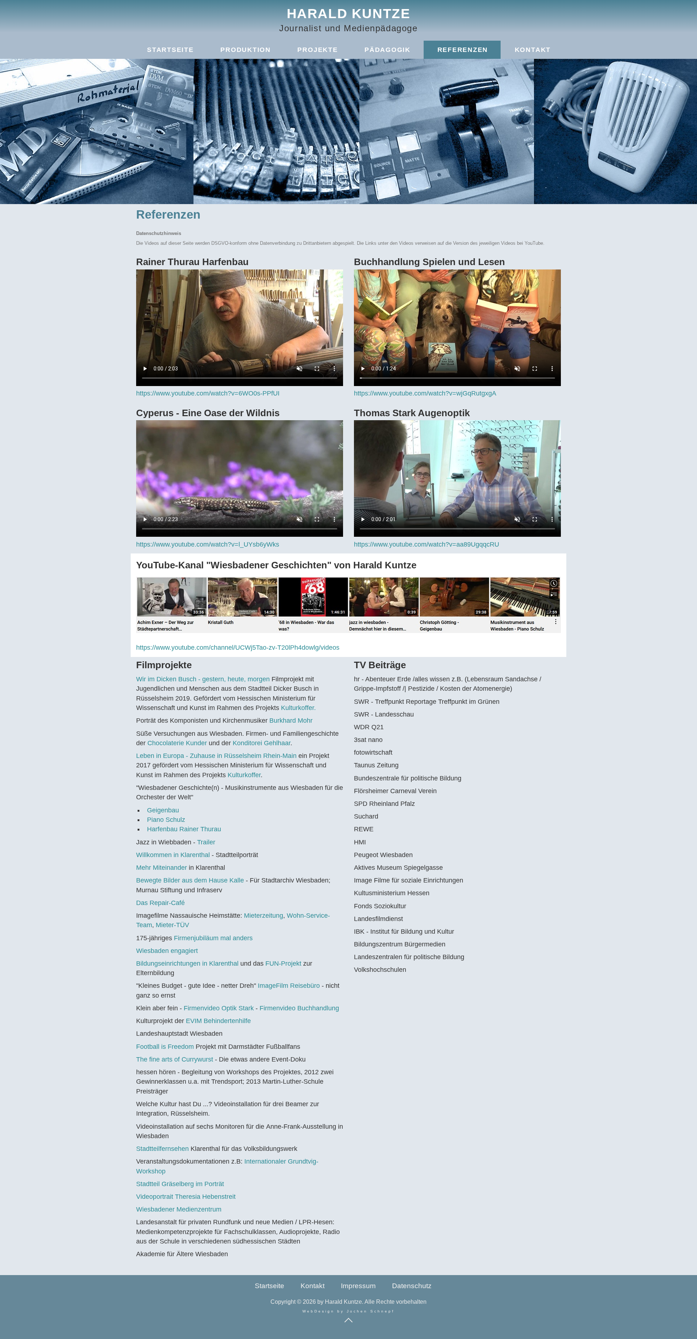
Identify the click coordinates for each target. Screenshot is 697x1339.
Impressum (358, 1286)
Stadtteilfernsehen (163, 1148)
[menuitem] (170, 50)
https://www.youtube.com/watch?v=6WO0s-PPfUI (208, 393)
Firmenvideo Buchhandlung (299, 1008)
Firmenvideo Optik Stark (219, 1008)
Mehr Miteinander (162, 867)
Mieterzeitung (263, 915)
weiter (550, 611)
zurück (147, 611)
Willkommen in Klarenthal (173, 855)
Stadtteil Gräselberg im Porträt (180, 1184)
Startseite (170, 49)
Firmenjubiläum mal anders (213, 938)
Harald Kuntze (349, 13)
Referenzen (462, 49)
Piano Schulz (166, 819)
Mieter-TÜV (172, 925)
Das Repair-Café (160, 902)
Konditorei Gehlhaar (261, 743)
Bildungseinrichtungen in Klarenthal (187, 963)
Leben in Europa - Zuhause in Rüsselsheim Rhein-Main (216, 755)
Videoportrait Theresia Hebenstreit (186, 1196)
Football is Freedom (166, 1046)
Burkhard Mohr (291, 720)
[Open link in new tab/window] (348, 605)
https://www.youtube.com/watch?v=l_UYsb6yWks (207, 544)
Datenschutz (412, 1286)
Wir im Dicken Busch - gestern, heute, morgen (203, 679)
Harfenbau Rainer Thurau (184, 829)
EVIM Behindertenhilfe (218, 1020)
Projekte (317, 49)
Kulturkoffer (244, 775)
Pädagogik (387, 49)
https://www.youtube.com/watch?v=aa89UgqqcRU (426, 544)
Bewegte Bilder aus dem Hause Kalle (190, 880)
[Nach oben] (348, 1319)
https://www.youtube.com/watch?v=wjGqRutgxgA (425, 393)
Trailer (206, 842)
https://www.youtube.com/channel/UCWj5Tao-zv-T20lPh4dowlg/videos (237, 647)
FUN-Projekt (283, 963)
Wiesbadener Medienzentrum (178, 1209)
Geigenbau (163, 810)
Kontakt (533, 49)
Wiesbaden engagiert (167, 950)
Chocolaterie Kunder (177, 743)
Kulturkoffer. (298, 707)
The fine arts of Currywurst (175, 1059)
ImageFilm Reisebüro (289, 985)
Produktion (245, 49)
